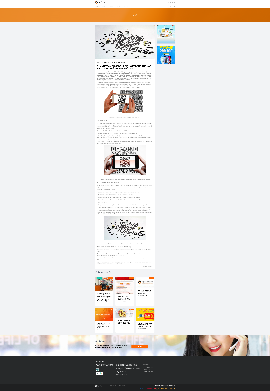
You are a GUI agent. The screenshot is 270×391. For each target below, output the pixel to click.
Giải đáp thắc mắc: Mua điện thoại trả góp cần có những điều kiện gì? (145, 325)
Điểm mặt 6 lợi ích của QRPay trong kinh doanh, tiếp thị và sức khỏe (103, 326)
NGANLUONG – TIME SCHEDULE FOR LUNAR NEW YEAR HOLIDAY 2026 (124, 298)
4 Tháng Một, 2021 (143, 295)
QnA (123, 6)
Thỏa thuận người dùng (148, 367)
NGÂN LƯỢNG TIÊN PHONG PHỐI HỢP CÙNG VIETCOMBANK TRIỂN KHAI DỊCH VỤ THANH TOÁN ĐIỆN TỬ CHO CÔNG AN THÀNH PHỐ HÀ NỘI (104, 297)
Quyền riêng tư (146, 369)
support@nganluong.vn (121, 374)
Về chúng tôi (145, 364)
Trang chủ (97, 6)
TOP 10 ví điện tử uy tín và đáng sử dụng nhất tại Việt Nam (144, 292)
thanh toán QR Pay (116, 143)
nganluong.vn (149, 266)
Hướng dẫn (117, 6)
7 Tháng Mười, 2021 (102, 329)
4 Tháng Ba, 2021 (142, 328)
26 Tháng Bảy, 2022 (123, 325)
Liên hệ (144, 373)
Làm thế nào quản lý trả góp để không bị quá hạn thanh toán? (124, 322)
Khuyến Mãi (104, 6)
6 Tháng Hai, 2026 (122, 301)
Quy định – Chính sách (148, 371)
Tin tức (111, 6)
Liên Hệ (128, 6)
